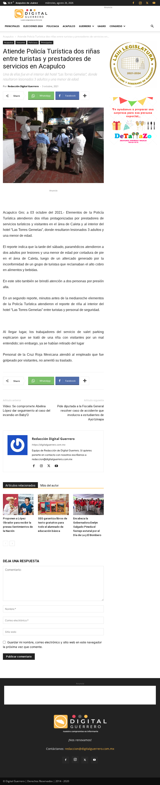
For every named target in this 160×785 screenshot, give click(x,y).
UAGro (102, 26)
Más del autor (49, 485)
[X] (147, 3)
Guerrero (85, 26)
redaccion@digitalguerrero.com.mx (89, 749)
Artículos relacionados (20, 485)
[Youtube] (154, 3)
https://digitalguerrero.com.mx (48, 444)
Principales (12, 26)
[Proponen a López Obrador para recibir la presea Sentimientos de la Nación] (18, 504)
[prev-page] (5, 543)
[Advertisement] (108, 15)
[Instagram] (140, 3)
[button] (152, 26)
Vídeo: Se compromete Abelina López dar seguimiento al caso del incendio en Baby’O (26, 410)
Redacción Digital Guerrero (23, 86)
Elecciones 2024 (33, 26)
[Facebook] (133, 3)
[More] (84, 96)
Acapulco (69, 26)
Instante (21, 42)
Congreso (116, 26)
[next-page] (12, 543)
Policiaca (52, 26)
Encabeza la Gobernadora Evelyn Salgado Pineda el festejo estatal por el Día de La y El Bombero (87, 527)
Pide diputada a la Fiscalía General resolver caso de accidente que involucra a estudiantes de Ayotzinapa (80, 412)
